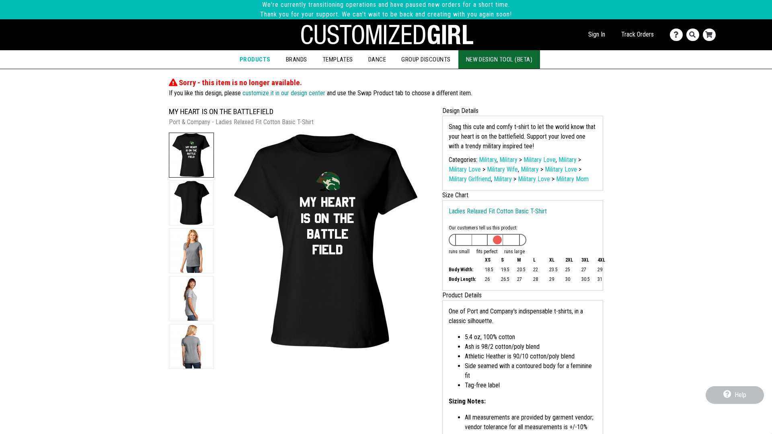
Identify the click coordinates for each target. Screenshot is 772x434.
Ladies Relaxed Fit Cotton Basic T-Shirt (498, 211)
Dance (377, 59)
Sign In (596, 34)
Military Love (540, 160)
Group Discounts (425, 59)
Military (488, 160)
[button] (191, 155)
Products (255, 59)
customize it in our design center (283, 93)
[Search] (694, 35)
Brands (296, 59)
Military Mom (572, 179)
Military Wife (502, 169)
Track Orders (637, 34)
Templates (337, 59)
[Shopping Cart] (711, 35)
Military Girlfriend (470, 179)
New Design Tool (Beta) (499, 59)
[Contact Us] (678, 35)
